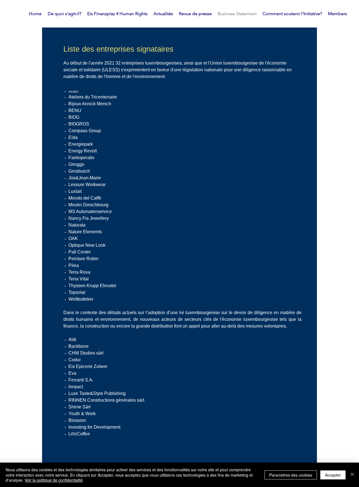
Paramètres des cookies (290, 475)
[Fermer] (352, 475)
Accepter (333, 475)
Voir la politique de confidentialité (54, 480)
